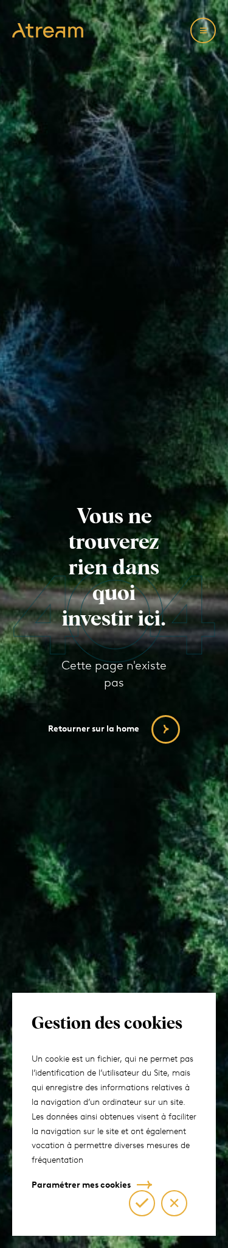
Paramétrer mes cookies (81, 1185)
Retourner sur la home (93, 729)
